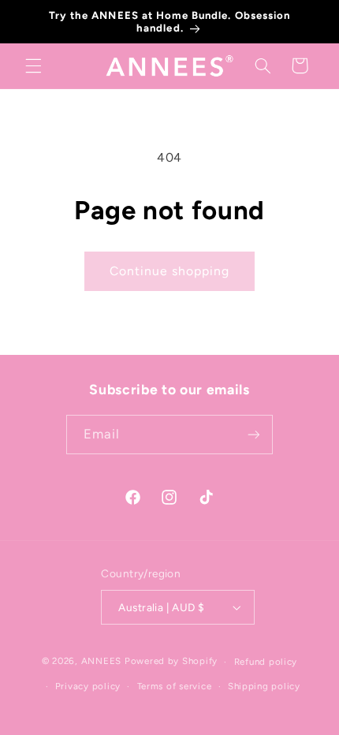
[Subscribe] (254, 434)
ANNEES (101, 661)
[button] (33, 65)
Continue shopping (170, 270)
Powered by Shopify (171, 661)
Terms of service (174, 686)
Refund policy (266, 661)
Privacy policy (88, 686)
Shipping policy (264, 686)
